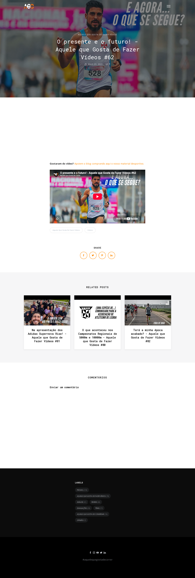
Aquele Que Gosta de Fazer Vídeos (97, 34)
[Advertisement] (97, 136)
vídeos (90, 230)
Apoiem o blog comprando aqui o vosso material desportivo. (109, 163)
